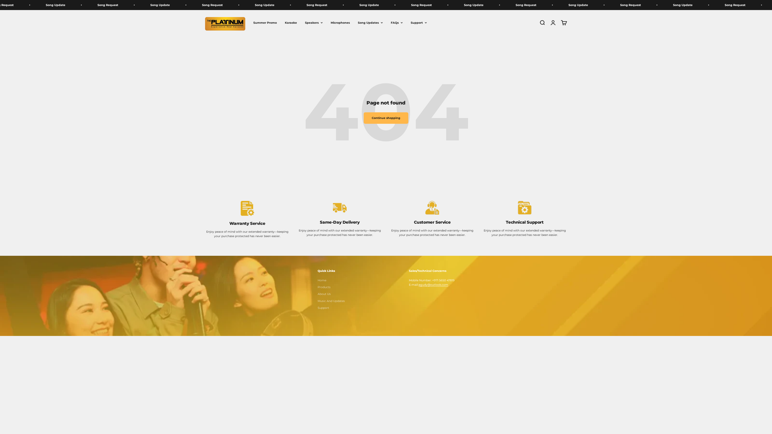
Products (324, 287)
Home (322, 280)
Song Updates (368, 23)
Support (417, 23)
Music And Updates (331, 301)
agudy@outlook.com (433, 285)
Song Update (108, 5)
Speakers (312, 23)
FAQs (395, 23)
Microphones (340, 23)
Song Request (56, 5)
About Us (324, 294)
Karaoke (291, 23)
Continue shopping (386, 118)
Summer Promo (265, 23)
